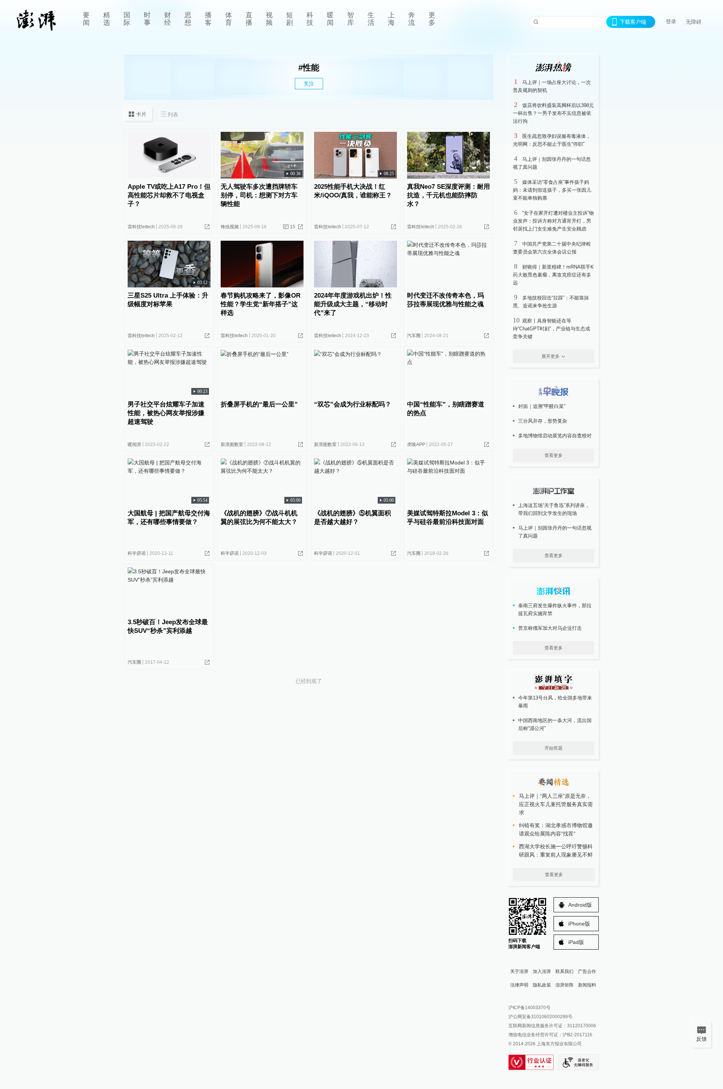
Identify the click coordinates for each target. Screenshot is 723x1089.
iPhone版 (579, 924)
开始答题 (554, 748)
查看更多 (554, 455)
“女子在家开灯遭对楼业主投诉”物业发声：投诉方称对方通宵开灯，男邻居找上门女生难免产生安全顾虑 (553, 221)
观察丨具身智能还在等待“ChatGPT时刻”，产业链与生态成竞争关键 (551, 328)
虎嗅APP (416, 444)
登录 (671, 21)
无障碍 (694, 22)
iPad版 (576, 942)
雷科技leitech (141, 226)
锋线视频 (230, 226)
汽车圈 (414, 335)
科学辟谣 (137, 553)
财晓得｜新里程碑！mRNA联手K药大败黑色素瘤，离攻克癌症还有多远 (553, 275)
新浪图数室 (232, 444)
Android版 (580, 905)
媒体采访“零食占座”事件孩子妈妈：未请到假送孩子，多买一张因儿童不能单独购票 (552, 190)
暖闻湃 (134, 444)
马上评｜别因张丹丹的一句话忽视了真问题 (555, 532)
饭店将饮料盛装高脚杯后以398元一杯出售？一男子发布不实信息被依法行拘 (553, 113)
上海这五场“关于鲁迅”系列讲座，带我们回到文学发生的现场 (554, 509)
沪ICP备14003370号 (529, 1007)
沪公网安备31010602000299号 (540, 1016)
